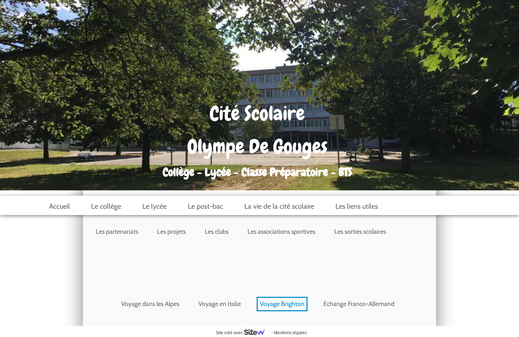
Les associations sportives (281, 231)
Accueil (59, 206)
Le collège (106, 206)
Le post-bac (205, 206)
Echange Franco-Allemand (358, 304)
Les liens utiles (356, 206)
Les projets (171, 231)
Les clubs (216, 231)
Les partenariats (117, 231)
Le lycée (154, 206)
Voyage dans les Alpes (150, 304)
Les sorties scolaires (360, 231)
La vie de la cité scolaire (279, 206)
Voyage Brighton (282, 304)
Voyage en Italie (219, 304)
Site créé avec (230, 332)
